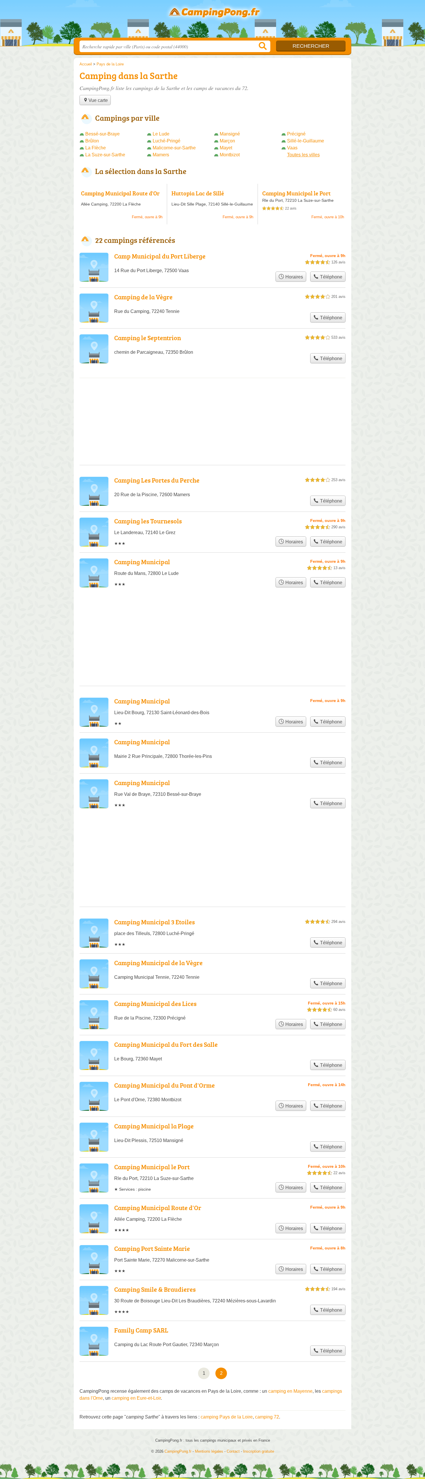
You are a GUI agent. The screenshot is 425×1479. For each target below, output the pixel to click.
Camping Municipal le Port (296, 193)
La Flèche (95, 147)
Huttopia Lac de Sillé (197, 193)
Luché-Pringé (166, 140)
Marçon (227, 140)
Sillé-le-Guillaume (305, 140)
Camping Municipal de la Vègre (158, 962)
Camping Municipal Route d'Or (120, 193)
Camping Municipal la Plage (154, 1125)
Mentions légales (209, 1451)
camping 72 (267, 1416)
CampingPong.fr (212, 20)
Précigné (296, 133)
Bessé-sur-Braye (102, 133)
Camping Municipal (142, 561)
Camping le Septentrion (147, 337)
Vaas (292, 147)
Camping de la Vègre (143, 296)
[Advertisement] (212, 843)
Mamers (161, 154)
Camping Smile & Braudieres (155, 1289)
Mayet (226, 147)
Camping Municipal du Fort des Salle (166, 1044)
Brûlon (92, 140)
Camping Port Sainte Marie (152, 1248)
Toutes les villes (303, 154)
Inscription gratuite (258, 1451)
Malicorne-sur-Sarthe (174, 147)
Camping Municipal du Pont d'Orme (164, 1085)
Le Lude (161, 133)
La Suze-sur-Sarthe (105, 154)
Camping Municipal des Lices (155, 1003)
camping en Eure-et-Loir (136, 1398)
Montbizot (230, 154)
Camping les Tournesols (148, 520)
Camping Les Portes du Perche (156, 480)
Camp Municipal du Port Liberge (160, 256)
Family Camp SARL (141, 1330)
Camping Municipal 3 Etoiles (154, 921)
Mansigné (230, 133)
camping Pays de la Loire (227, 1416)
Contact (233, 1451)
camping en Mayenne (290, 1391)
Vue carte (98, 100)
